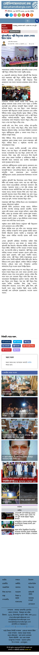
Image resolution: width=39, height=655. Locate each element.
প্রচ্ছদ (5, 31)
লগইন (29, 362)
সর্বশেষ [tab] (19, 507)
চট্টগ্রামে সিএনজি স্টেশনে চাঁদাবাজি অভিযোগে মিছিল (18, 414)
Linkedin (7, 346)
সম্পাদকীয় (5, 599)
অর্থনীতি (17, 584)
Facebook (7, 342)
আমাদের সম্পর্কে (21, 626)
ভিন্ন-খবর (31, 587)
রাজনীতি (5, 584)
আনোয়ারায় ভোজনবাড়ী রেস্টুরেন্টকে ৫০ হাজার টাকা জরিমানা (18, 393)
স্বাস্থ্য (3, 596)
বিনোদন (30, 580)
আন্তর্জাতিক (5, 587)
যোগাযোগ (31, 604)
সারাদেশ (18, 592)
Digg (28, 342)
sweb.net (28, 650)
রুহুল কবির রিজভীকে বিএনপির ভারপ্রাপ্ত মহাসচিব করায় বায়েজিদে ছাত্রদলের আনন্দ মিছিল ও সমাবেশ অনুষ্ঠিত (26, 532)
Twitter (18, 342)
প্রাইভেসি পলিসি (10, 626)
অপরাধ (17, 580)
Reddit (17, 346)
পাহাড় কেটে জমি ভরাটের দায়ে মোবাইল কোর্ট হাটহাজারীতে (18, 501)
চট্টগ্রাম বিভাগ (15, 31)
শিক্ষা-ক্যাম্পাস (6, 592)
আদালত (17, 587)
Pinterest (7, 350)
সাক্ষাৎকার (18, 602)
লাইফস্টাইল (32, 584)
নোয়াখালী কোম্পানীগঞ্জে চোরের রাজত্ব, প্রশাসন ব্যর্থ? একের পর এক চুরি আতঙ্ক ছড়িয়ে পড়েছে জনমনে (25, 516)
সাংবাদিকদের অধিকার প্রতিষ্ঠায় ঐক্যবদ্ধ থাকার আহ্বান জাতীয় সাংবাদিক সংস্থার (18, 436)
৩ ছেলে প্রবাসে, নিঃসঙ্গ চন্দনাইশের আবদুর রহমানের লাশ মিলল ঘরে (17, 458)
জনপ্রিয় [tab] (19, 510)
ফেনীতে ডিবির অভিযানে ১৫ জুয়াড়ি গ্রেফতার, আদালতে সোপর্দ (18, 479)
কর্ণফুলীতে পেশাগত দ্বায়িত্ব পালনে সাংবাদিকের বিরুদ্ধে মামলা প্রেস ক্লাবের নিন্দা (26, 523)
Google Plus (29, 346)
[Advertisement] (19, 308)
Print (17, 350)
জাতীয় (4, 580)
